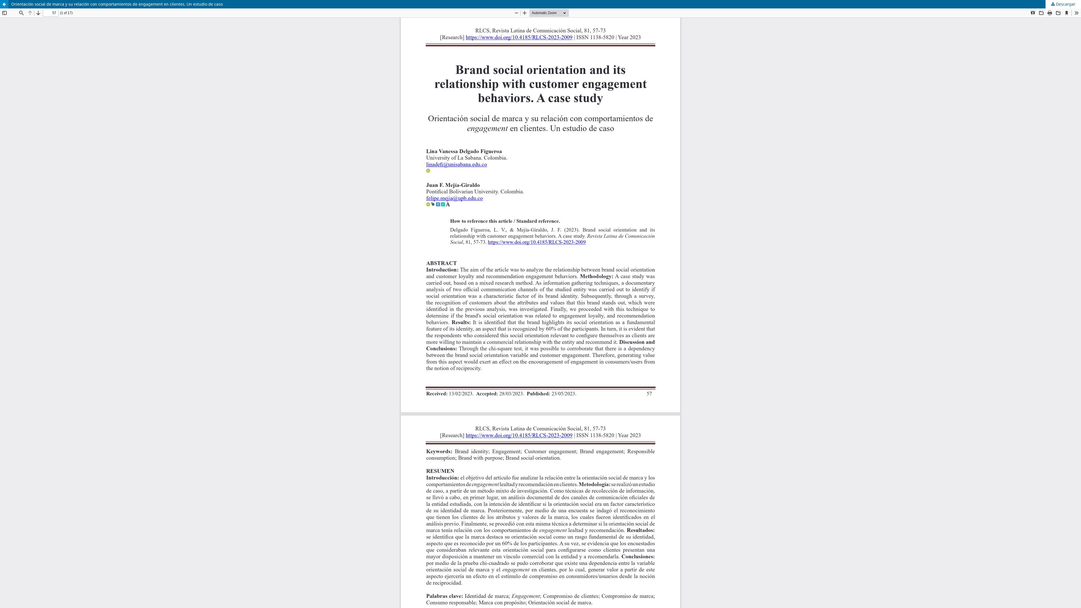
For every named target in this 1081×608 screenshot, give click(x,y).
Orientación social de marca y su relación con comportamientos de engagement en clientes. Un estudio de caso (117, 4)
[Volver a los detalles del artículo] (4, 4)
